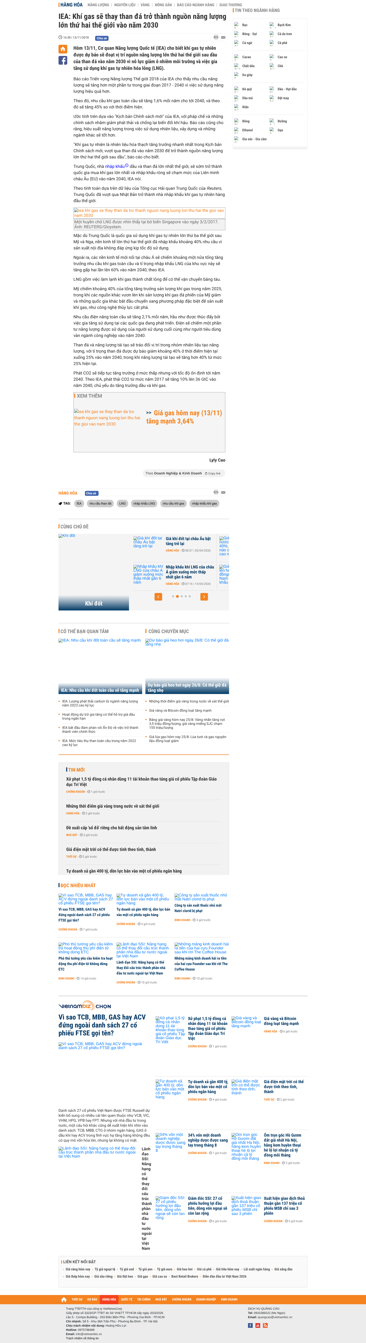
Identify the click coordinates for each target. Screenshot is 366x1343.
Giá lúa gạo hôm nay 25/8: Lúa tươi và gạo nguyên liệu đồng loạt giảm (187, 739)
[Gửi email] (223, 37)
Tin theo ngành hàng (257, 10)
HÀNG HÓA (109, 1299)
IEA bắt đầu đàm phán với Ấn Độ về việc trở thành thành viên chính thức (100, 730)
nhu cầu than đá (100, 503)
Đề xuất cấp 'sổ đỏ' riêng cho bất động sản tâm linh (111, 828)
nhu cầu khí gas (173, 503)
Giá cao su (160, 1276)
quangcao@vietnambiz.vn (275, 1317)
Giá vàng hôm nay (78, 1269)
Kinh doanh (182, 920)
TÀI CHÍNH (143, 1299)
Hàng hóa (72, 5)
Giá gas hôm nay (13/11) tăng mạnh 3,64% (184, 417)
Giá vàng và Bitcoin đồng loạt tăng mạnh (180, 711)
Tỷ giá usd (127, 1269)
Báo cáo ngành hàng (195, 5)
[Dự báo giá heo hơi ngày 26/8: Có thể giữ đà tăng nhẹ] (187, 666)
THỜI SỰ (77, 1299)
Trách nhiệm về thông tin (82, 1338)
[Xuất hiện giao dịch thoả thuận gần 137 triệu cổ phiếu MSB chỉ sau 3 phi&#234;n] (246, 1206)
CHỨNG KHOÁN (181, 1299)
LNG (122, 503)
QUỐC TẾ (126, 1299)
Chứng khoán (75, 791)
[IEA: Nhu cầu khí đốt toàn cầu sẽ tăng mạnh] (100, 666)
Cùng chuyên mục (169, 631)
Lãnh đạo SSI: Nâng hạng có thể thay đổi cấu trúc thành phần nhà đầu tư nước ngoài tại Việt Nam (141, 967)
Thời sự (71, 856)
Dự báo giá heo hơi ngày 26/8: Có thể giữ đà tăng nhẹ (187, 688)
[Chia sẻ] (63, 60)
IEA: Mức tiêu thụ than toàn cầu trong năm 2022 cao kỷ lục (99, 743)
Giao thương (230, 5)
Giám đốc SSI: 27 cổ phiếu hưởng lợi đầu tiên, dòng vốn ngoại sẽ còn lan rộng (207, 1206)
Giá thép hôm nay (78, 1276)
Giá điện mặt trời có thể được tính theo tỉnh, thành (111, 849)
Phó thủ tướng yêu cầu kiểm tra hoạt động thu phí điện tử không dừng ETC (86, 964)
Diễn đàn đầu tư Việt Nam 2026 (224, 1276)
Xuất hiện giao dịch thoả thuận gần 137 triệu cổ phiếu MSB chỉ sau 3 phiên (284, 1206)
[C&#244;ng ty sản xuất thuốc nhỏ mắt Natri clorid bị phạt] (202, 897)
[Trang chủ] (63, 49)
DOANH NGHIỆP (206, 1299)
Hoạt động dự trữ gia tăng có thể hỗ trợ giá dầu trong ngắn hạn (98, 717)
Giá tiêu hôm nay (227, 1269)
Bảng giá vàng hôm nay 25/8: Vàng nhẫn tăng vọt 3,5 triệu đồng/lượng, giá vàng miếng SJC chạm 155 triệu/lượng (187, 724)
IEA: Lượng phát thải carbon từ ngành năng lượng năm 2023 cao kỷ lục (100, 703)
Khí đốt (94, 603)
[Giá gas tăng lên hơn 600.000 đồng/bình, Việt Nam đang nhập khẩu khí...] (148, 575)
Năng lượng (98, 5)
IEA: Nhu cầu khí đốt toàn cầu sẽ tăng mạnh (100, 690)
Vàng (145, 5)
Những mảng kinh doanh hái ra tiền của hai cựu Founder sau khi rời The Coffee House (201, 964)
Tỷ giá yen (145, 1269)
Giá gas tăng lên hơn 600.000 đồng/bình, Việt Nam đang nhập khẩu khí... (188, 572)
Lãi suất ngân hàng (257, 1269)
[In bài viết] (217, 37)
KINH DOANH (229, 1299)
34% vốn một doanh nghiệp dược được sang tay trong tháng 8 (208, 1140)
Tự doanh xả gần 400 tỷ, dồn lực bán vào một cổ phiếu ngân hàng (124, 871)
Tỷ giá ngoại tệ (105, 1269)
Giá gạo (142, 1276)
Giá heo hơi (184, 1269)
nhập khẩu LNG (144, 503)
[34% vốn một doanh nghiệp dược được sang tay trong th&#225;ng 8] (170, 1143)
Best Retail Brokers (185, 1276)
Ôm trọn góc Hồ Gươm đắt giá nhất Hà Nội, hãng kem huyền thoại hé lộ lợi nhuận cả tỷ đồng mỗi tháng (282, 1145)
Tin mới (76, 770)
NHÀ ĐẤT (161, 1299)
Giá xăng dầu (283, 1269)
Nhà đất (71, 835)
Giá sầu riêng (103, 1276)
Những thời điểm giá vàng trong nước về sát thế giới (189, 701)
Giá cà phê (204, 1269)
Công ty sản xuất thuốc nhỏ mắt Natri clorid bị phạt (198, 908)
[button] (158, 597)
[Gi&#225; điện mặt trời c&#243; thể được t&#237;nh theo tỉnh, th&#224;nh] (246, 1089)
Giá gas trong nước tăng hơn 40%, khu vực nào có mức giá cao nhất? (190, 543)
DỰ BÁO (92, 1299)
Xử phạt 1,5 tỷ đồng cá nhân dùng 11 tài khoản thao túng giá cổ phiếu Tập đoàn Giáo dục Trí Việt (141, 782)
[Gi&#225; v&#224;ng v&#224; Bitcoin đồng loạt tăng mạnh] (246, 1026)
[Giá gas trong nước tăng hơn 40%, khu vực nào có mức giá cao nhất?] (148, 546)
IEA (79, 503)
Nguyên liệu (124, 5)
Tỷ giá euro (164, 1269)
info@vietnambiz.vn (89, 1334)
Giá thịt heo (125, 1276)
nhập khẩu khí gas (204, 503)
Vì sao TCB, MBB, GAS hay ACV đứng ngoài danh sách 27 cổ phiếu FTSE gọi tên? (84, 915)
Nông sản (163, 5)
